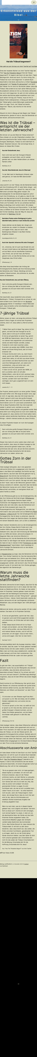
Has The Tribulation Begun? (13, 759)
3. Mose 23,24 (11, 514)
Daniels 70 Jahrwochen (19, 84)
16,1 (5, 500)
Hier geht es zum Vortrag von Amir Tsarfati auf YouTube (18, 66)
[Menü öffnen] (18, 20)
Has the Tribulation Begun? (13, 73)
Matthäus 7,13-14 (14, 214)
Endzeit (26, 864)
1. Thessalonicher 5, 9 (7, 554)
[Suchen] (34, 2)
